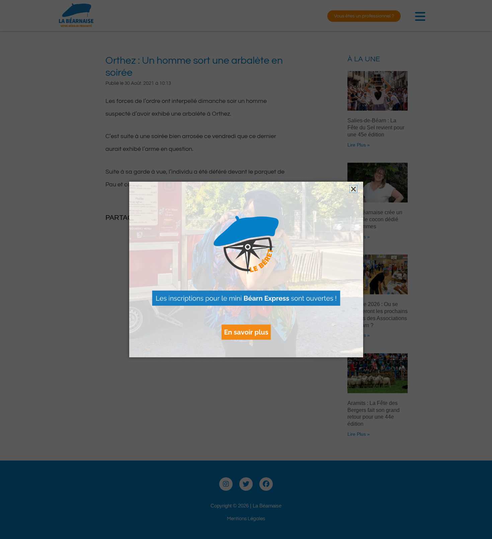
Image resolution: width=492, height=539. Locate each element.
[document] (246, 269)
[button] (353, 189)
